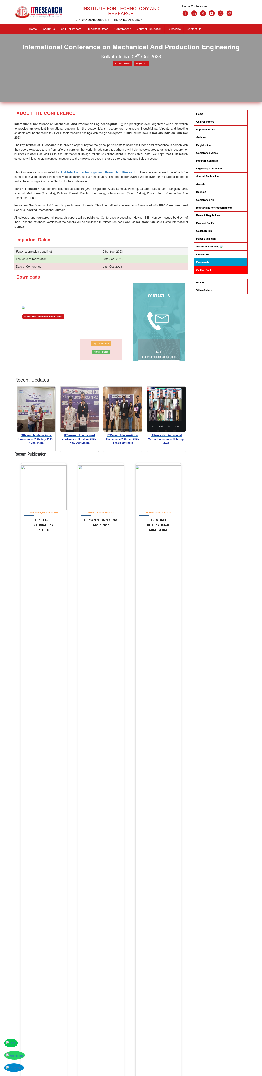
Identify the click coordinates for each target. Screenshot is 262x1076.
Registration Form (101, 343)
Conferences (122, 29)
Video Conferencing (208, 246)
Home (33, 29)
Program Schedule (207, 160)
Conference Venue (207, 153)
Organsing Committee (209, 168)
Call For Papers (71, 29)
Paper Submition (206, 238)
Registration (141, 63)
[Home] (41, 12)
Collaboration (204, 231)
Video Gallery (204, 290)
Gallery (200, 282)
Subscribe (174, 29)
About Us (49, 29)
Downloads (202, 262)
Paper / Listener (122, 63)
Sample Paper (101, 351)
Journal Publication (149, 29)
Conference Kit (205, 200)
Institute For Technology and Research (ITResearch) (99, 172)
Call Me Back (204, 270)
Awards (200, 184)
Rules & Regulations (208, 215)
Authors (201, 137)
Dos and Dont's (205, 223)
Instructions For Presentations (214, 207)
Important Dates (97, 29)
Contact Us (194, 29)
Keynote (201, 192)
